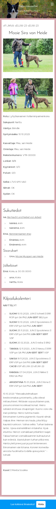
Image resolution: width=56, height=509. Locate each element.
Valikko (52, 4)
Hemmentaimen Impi (20, 233)
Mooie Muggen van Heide (29, 256)
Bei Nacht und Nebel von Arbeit (24, 217)
